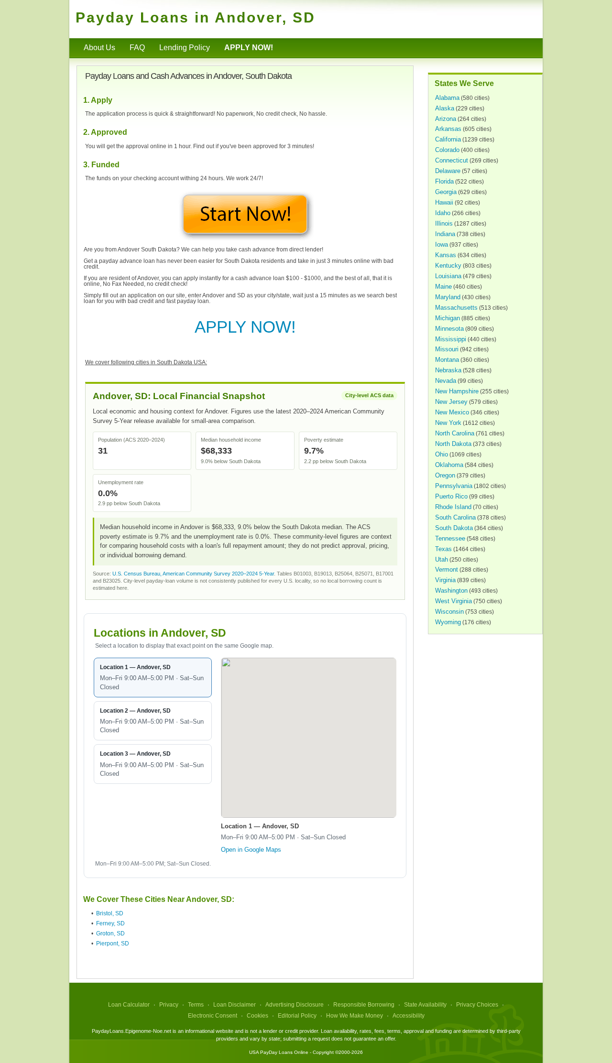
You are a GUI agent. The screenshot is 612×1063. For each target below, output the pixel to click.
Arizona (445, 118)
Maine (443, 286)
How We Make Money (354, 1015)
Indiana (445, 234)
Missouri (447, 349)
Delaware (447, 170)
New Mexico (452, 412)
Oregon (445, 475)
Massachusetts (456, 307)
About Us (99, 47)
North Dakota (453, 443)
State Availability (425, 1004)
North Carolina (454, 433)
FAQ (137, 47)
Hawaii (444, 202)
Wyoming (448, 622)
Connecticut (451, 160)
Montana (447, 359)
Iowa (441, 244)
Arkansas (448, 128)
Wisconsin (449, 611)
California (448, 139)
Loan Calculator (129, 1004)
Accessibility (409, 1015)
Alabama (447, 97)
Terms (196, 1004)
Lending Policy (184, 47)
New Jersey (451, 401)
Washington (451, 590)
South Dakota (454, 528)
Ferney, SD (110, 923)
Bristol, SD (109, 913)
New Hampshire (457, 391)
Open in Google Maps (251, 849)
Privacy (168, 1004)
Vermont (446, 569)
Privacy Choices (477, 1004)
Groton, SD (110, 933)
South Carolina (455, 517)
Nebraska (448, 370)
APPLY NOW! (245, 326)
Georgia (446, 191)
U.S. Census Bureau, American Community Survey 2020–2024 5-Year (193, 573)
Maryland (447, 297)
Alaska (444, 108)
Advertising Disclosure (294, 1004)
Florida (444, 181)
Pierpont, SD (112, 943)
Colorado (447, 149)
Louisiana (448, 276)
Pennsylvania (453, 485)
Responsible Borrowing (363, 1004)
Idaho (442, 213)
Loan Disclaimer (234, 1004)
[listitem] (153, 677)
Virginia (445, 580)
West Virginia (453, 601)
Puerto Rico (451, 496)
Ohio (441, 454)
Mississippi (450, 339)
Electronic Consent (212, 1015)
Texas (443, 549)
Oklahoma (449, 464)
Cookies (257, 1015)
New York (448, 422)
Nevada (445, 380)
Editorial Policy (297, 1015)
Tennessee (450, 538)
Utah (441, 559)
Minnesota (449, 328)
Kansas (445, 255)
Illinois (444, 223)
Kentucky (448, 265)
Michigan (447, 318)
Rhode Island (453, 506)
